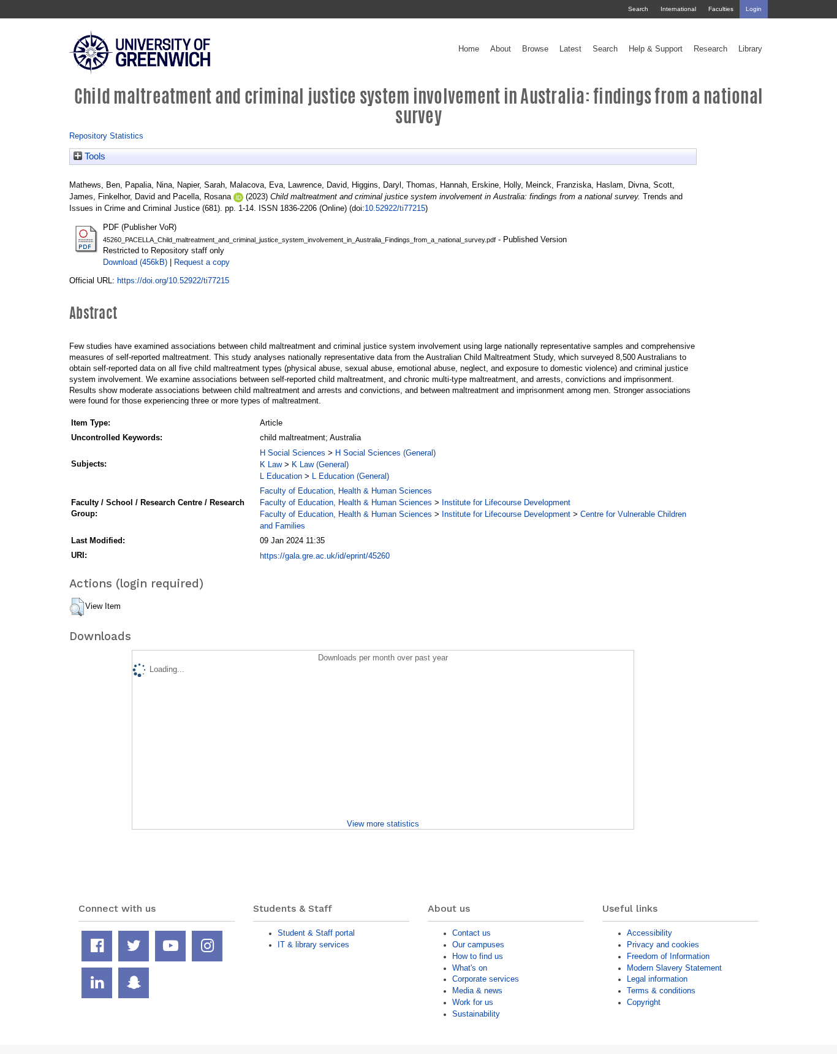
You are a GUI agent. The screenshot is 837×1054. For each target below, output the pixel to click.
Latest (570, 49)
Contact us (471, 933)
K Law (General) (320, 464)
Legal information (657, 978)
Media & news (477, 990)
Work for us (472, 1002)
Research (710, 49)
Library (750, 49)
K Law (271, 464)
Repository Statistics (106, 135)
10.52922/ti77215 (395, 208)
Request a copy (202, 262)
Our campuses (478, 944)
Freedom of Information (668, 956)
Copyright (644, 1002)
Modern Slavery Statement (674, 967)
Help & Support (656, 49)
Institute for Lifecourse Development (506, 502)
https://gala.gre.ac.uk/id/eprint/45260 (325, 555)
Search (638, 9)
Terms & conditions (661, 990)
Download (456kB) (135, 262)
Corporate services (485, 978)
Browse (535, 49)
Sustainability (476, 1013)
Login (754, 9)
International (678, 9)
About (500, 49)
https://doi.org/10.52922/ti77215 (173, 280)
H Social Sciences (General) (385, 452)
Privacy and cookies (663, 944)
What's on (469, 967)
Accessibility (649, 933)
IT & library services (313, 944)
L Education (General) (350, 476)
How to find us (477, 956)
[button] (77, 607)
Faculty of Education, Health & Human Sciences (346, 490)
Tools (93, 156)
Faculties (720, 9)
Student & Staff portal (316, 933)
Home (468, 49)
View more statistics (383, 823)
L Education (281, 476)
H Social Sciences (292, 452)
